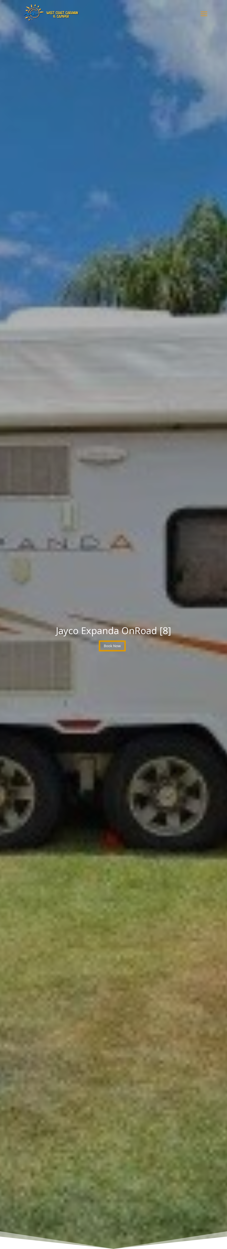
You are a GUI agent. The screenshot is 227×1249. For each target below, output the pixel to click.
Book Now (112, 645)
